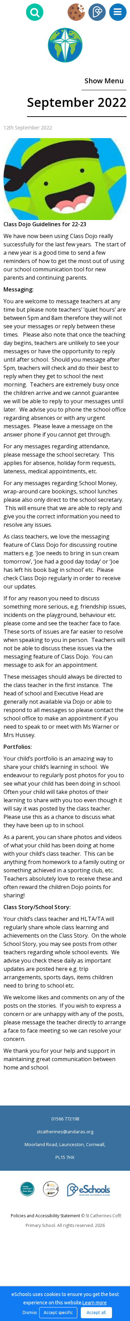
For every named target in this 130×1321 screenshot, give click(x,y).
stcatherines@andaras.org (65, 1131)
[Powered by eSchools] (88, 1190)
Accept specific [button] (58, 1312)
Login (97, 12)
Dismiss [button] (29, 1312)
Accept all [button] (96, 1312)
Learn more (95, 1302)
